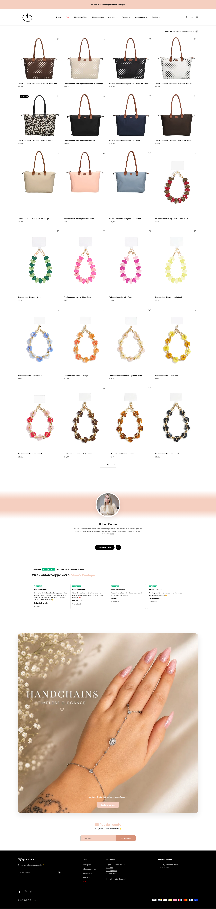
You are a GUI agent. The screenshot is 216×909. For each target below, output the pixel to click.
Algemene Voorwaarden (115, 865)
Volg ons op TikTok (105, 547)
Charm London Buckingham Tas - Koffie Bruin (173, 140)
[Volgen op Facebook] (19, 891)
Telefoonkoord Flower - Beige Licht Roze (125, 375)
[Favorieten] (192, 17)
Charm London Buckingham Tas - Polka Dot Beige (83, 83)
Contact (109, 867)
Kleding (155, 17)
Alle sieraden (88, 873)
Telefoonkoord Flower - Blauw (30, 375)
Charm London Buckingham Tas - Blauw (125, 219)
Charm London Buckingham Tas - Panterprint (36, 140)
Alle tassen (87, 877)
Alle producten (98, 17)
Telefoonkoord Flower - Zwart (167, 454)
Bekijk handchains (108, 805)
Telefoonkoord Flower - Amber (121, 454)
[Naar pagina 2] (114, 465)
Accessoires (140, 17)
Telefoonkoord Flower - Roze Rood (31, 454)
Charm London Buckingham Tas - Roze (79, 219)
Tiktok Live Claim (80, 17)
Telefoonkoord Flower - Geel (166, 375)
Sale (67, 17)
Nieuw (58, 17)
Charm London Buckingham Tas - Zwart (79, 140)
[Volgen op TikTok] (31, 891)
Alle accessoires (89, 869)
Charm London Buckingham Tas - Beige (33, 219)
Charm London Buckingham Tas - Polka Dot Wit (173, 83)
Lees (110, 534)
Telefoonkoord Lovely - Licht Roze (77, 297)
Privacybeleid (111, 870)
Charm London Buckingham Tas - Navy (124, 140)
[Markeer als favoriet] (58, 39)
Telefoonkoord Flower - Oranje (76, 375)
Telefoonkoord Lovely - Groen (30, 297)
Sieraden (112, 17)
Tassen (125, 17)
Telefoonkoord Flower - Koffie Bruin (78, 454)
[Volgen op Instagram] (25, 891)
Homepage (87, 865)
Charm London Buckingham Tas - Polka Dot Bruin (37, 83)
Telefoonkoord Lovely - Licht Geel (168, 297)
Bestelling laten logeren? (116, 879)
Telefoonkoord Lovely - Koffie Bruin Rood (171, 219)
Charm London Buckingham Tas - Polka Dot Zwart (128, 83)
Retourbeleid (111, 873)
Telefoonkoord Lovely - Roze (120, 297)
